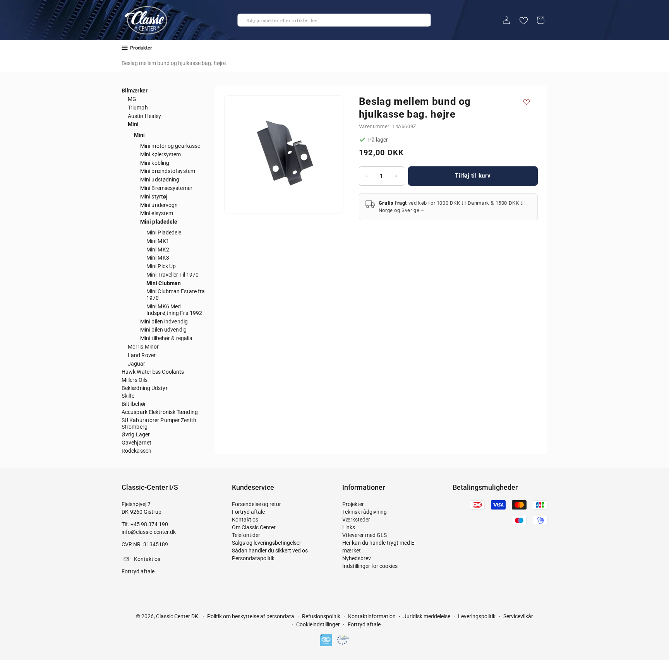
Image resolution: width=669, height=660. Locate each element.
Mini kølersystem (160, 154)
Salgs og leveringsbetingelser (266, 543)
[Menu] (125, 48)
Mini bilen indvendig (164, 321)
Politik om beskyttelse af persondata (250, 616)
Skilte (128, 396)
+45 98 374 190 (149, 524)
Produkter (141, 48)
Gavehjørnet (136, 442)
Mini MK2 (157, 249)
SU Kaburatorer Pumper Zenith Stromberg (159, 423)
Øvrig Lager (136, 434)
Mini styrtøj (153, 196)
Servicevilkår (518, 616)
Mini (133, 124)
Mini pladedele (158, 222)
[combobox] (334, 20)
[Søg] (245, 22)
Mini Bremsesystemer (166, 188)
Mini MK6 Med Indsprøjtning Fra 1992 (174, 309)
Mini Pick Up (161, 266)
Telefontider (246, 535)
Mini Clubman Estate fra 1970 (175, 294)
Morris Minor (143, 347)
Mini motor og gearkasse (170, 146)
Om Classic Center (254, 527)
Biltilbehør (134, 404)
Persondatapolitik (253, 558)
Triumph (138, 107)
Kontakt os (245, 519)
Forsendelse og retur (256, 504)
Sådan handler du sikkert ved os (270, 550)
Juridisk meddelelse (426, 616)
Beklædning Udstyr (145, 388)
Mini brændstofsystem (167, 171)
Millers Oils (135, 380)
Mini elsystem (156, 213)
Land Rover (142, 355)
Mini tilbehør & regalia (166, 338)
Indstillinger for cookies (370, 566)
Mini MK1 (157, 241)
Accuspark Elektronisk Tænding (160, 412)
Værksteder (356, 519)
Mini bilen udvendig (163, 330)
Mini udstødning (160, 179)
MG (132, 99)
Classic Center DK (177, 616)
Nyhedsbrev (356, 558)
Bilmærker (135, 90)
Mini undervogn (159, 205)
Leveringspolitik (477, 616)
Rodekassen (136, 451)
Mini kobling (154, 163)
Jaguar (137, 364)
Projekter (353, 504)
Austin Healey (144, 116)
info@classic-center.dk (149, 532)
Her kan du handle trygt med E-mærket (379, 547)
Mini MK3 (157, 258)
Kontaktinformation (372, 616)
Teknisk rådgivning (364, 512)
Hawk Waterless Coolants (153, 372)
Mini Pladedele (163, 232)
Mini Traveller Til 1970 (172, 275)
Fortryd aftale (248, 512)
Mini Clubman (163, 283)
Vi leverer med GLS (364, 535)
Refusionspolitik (321, 616)
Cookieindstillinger (318, 625)
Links (348, 527)
